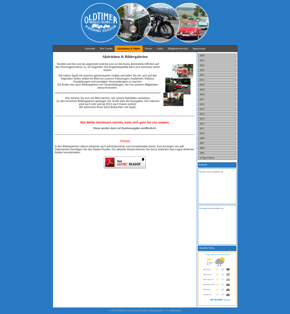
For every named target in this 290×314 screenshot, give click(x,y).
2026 (202, 55)
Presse (148, 48)
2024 (202, 65)
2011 (202, 128)
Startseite (90, 48)
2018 (202, 94)
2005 (202, 153)
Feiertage (203, 208)
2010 (202, 133)
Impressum (199, 48)
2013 (202, 119)
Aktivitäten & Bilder (128, 48)
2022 (202, 75)
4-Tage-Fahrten (207, 157)
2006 (202, 148)
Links (160, 48)
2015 (202, 109)
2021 (202, 80)
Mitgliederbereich (178, 48)
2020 (202, 85)
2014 (202, 114)
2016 (202, 104)
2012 (202, 123)
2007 (202, 143)
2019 (202, 89)
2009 (202, 138)
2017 (202, 99)
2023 (202, 70)
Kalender (202, 172)
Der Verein (106, 48)
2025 (202, 60)
